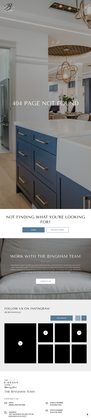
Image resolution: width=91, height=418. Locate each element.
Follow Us (61, 318)
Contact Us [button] (45, 281)
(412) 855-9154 (56, 405)
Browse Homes (57, 230)
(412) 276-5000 (56, 412)
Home (33, 230)
